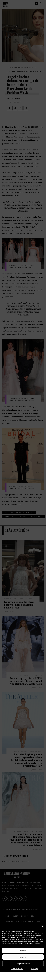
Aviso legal (34, 969)
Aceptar (23, 950)
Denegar (23, 957)
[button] (42, 926)
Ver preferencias (23, 963)
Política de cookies (17, 969)
